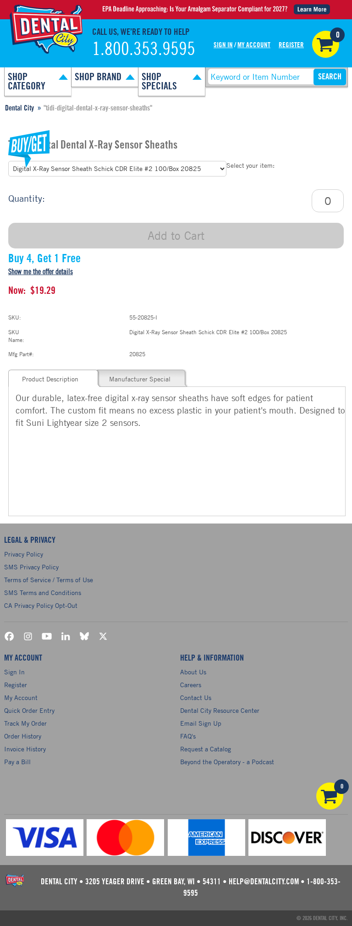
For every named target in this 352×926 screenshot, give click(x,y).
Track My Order (25, 723)
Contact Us (195, 697)
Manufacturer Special (139, 379)
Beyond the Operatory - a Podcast (227, 762)
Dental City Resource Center (219, 710)
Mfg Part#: (21, 354)
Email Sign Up (200, 723)
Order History (22, 736)
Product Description (50, 379)
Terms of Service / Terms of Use (48, 580)
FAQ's (188, 736)
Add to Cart (176, 235)
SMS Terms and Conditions (42, 592)
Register (291, 45)
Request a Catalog (205, 749)
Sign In (223, 45)
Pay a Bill (17, 762)
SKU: (14, 317)
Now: (17, 291)
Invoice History (25, 749)
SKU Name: (16, 335)
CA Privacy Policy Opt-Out (40, 605)
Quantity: (26, 198)
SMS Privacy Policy (31, 567)
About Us (193, 672)
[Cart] (325, 44)
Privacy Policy (23, 554)
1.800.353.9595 (143, 49)
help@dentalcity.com (264, 882)
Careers (190, 685)
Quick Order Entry (29, 710)
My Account (253, 45)
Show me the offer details (40, 272)
